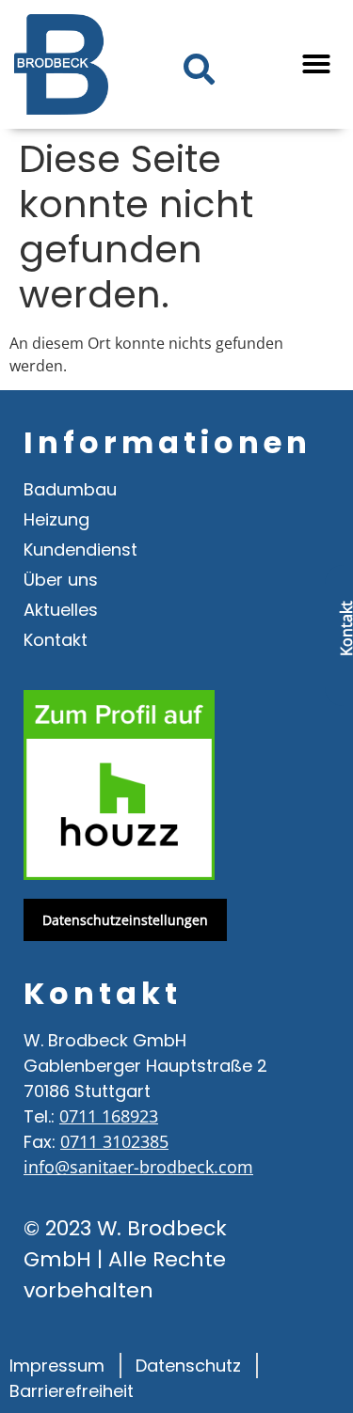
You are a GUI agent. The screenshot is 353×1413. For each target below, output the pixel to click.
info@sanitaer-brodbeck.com (138, 1166)
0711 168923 (108, 1116)
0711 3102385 (114, 1141)
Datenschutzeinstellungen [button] (125, 920)
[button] (316, 63)
